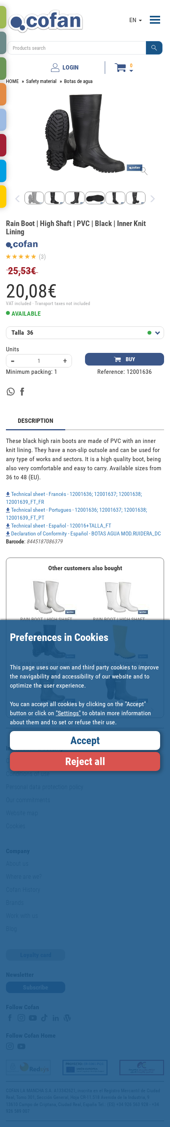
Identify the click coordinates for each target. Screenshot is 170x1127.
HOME (12, 81)
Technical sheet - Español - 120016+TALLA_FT (60, 525)
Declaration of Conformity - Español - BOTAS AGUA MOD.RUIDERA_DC (85, 533)
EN (133, 20)
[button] (154, 48)
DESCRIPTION (35, 420)
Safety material (41, 81)
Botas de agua (78, 81)
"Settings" (68, 713)
